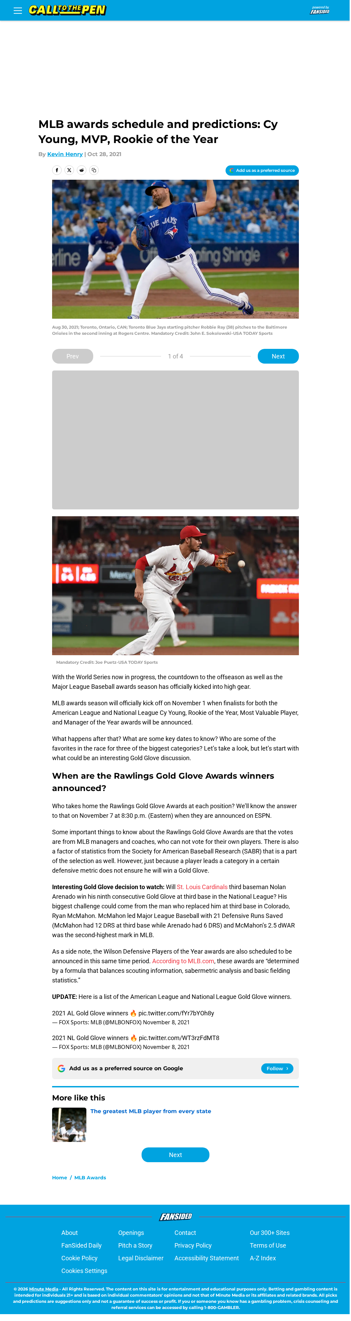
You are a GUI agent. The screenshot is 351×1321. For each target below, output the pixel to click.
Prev (72, 356)
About (69, 1232)
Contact (185, 1232)
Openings (131, 1232)
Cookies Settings (84, 1270)
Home (59, 1178)
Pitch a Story (135, 1245)
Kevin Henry (65, 154)
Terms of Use (268, 1245)
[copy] (94, 170)
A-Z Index (263, 1258)
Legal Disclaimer (141, 1258)
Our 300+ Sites (270, 1232)
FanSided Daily (81, 1245)
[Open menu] (18, 10)
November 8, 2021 (166, 1022)
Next (278, 356)
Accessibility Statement (206, 1258)
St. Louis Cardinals (202, 887)
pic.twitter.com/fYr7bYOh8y (176, 1013)
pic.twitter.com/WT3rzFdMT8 (179, 1037)
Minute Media (43, 1288)
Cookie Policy (79, 1258)
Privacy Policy (193, 1245)
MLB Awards (90, 1178)
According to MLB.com (183, 961)
